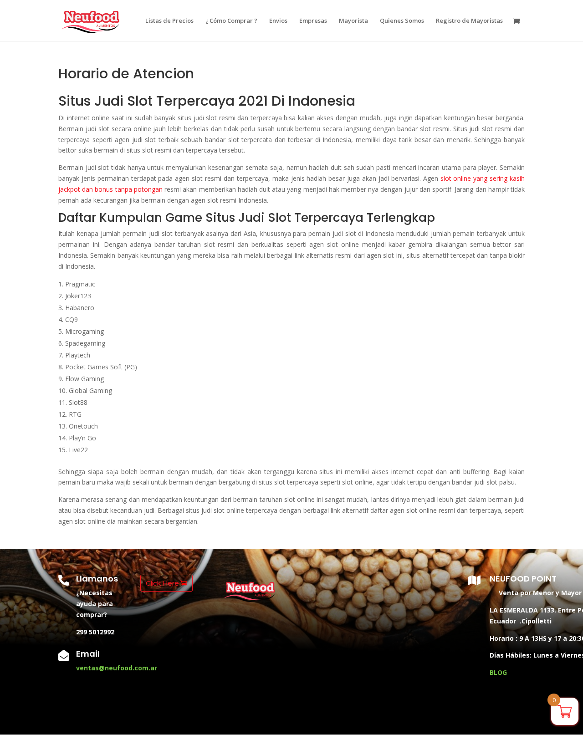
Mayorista (353, 21)
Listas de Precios (169, 21)
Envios (278, 21)
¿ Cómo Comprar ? (231, 21)
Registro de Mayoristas (469, 21)
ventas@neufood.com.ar (116, 668)
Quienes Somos (402, 21)
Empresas (313, 21)
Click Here (162, 583)
